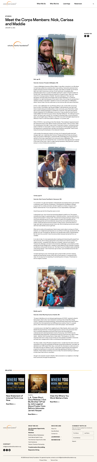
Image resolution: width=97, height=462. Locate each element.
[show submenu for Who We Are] (59, 3)
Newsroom (78, 4)
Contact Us (54, 433)
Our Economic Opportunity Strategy (36, 429)
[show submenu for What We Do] (46, 3)
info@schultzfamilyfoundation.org (12, 446)
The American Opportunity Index (37, 439)
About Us (54, 428)
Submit (74, 441)
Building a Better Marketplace (36, 435)
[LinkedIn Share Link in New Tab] (85, 36)
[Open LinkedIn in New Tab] (4, 450)
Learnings (66, 4)
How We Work (55, 431)
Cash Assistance (32, 442)
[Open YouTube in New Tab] (9, 450)
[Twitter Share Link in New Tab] (88, 36)
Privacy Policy (43, 460)
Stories (8, 16)
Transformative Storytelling (36, 447)
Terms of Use (54, 460)
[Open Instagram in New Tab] (7, 450)
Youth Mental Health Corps (35, 437)
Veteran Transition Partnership (36, 444)
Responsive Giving (33, 450)
